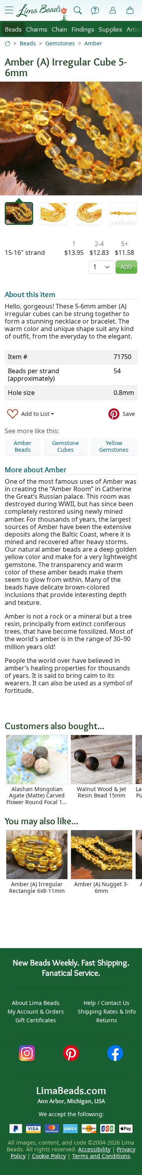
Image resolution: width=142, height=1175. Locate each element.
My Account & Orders (35, 1011)
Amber (93, 43)
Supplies (110, 29)
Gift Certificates (35, 1020)
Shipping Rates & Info (107, 1011)
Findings (82, 29)
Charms (36, 29)
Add (126, 267)
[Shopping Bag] (130, 10)
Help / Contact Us (106, 1003)
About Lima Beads (36, 1003)
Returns (106, 1020)
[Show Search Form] (78, 10)
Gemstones (60, 43)
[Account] (113, 10)
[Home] (7, 43)
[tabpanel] (71, 138)
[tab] (19, 213)
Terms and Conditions (101, 1156)
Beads (13, 29)
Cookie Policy (49, 1156)
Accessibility (94, 1149)
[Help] (95, 10)
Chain (59, 29)
